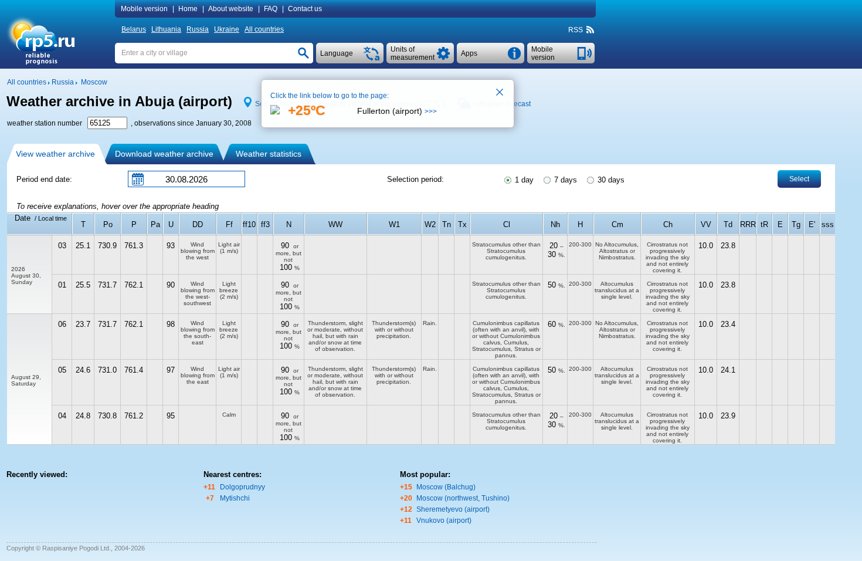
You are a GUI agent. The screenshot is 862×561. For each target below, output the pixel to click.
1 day (523, 179)
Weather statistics (268, 153)
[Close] (500, 93)
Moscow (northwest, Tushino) (463, 498)
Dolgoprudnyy (242, 487)
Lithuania (166, 29)
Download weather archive (164, 153)
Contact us (305, 9)
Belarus (133, 29)
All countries (264, 29)
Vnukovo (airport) (443, 520)
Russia (197, 29)
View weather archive (55, 153)
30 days (610, 179)
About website (230, 9)
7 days (564, 179)
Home (188, 9)
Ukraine (226, 29)
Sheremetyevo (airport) (453, 509)
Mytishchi (235, 498)
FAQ (270, 9)
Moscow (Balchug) (446, 487)
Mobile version (144, 9)
